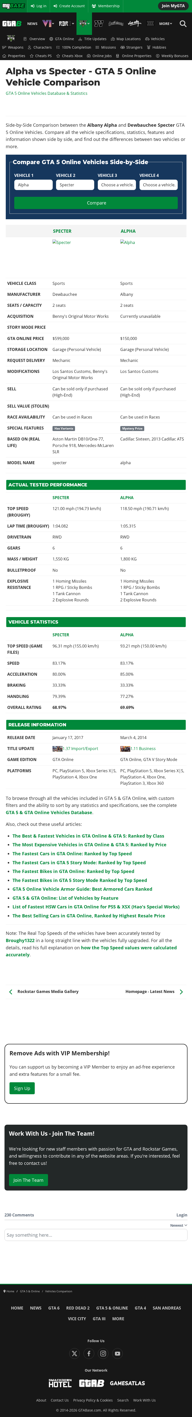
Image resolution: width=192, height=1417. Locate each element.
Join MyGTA (173, 5)
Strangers (134, 47)
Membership (109, 6)
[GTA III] (150, 23)
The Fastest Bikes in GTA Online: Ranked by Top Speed (73, 871)
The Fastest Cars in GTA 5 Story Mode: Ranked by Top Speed (79, 863)
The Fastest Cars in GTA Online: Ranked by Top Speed (72, 854)
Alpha (128, 231)
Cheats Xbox (72, 56)
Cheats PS (43, 56)
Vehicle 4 (149, 175)
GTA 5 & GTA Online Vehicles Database (49, 812)
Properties (16, 56)
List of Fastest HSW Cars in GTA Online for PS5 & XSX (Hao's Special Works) (96, 907)
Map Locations (128, 39)
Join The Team (29, 1180)
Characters (43, 47)
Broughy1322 (20, 940)
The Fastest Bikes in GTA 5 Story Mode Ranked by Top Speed (79, 880)
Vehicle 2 (65, 175)
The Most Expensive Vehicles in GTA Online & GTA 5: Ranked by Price (89, 845)
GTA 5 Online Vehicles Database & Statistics (47, 93)
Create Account (72, 6)
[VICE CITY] (135, 23)
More (164, 23)
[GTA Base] (12, 23)
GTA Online (64, 39)
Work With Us (144, 1400)
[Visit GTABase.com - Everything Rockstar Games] (91, 1383)
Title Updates (95, 39)
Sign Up (22, 1088)
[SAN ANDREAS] (116, 23)
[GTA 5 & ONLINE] (84, 23)
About (41, 1400)
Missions (108, 47)
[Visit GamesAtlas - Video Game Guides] (128, 1383)
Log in (41, 6)
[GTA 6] (48, 23)
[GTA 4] (99, 23)
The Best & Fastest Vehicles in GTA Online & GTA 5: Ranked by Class (88, 836)
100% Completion (76, 47)
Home (17, 1308)
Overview (37, 39)
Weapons (16, 47)
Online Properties (137, 56)
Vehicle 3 (107, 175)
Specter (62, 231)
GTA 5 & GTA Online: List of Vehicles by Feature (65, 898)
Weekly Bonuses (175, 56)
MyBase (8, 6)
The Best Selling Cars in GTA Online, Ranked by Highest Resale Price (88, 916)
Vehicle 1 (24, 175)
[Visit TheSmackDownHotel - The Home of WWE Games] (60, 1383)
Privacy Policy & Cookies (93, 1400)
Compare (96, 203)
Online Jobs (102, 56)
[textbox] (96, 1236)
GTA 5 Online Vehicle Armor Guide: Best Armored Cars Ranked (82, 889)
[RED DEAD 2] (66, 23)
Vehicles (158, 39)
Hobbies (159, 47)
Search (123, 1400)
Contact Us (60, 1400)
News (32, 23)
